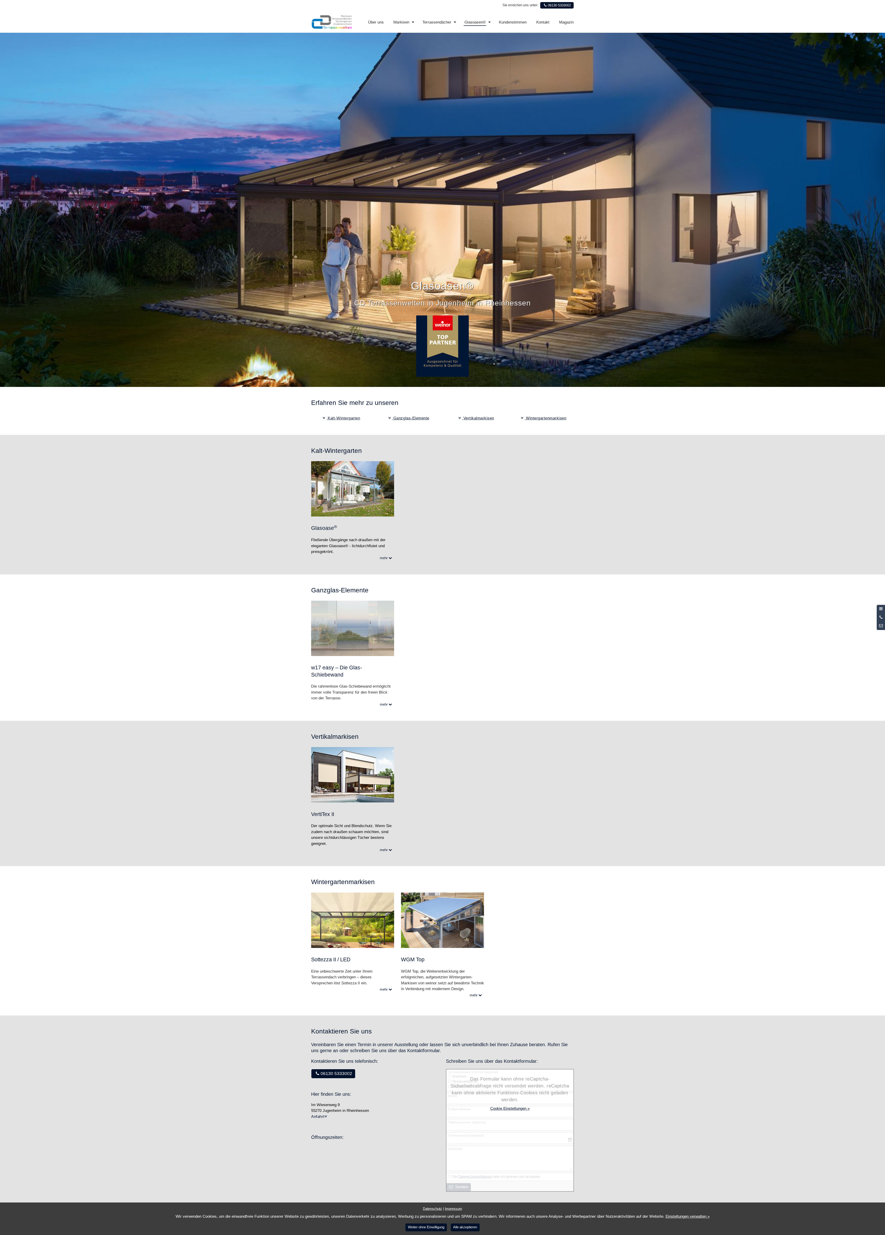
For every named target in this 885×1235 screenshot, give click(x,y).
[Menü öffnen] (881, 609)
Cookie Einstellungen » (510, 1108)
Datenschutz (432, 1209)
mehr (384, 558)
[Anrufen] (881, 617)
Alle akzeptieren (465, 1227)
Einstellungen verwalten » (688, 1216)
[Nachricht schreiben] (881, 626)
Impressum (453, 1209)
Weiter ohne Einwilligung (426, 1227)
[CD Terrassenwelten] (332, 22)
